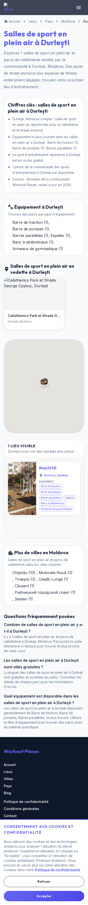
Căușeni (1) (24, 585)
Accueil (10, 765)
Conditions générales (21, 809)
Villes (8, 779)
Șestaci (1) (24, 599)
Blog (7, 793)
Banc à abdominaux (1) (33, 242)
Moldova (50, 475)
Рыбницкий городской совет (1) (45, 592)
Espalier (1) (60, 235)
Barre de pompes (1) (30, 229)
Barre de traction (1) (30, 222)
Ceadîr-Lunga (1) (53, 579)
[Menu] (78, 7)
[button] (44, 381)
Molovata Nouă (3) (56, 572)
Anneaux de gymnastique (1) (37, 248)
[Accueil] (8, 7)
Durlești (62, 475)
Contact (10, 816)
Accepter (44, 896)
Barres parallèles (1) (30, 235)
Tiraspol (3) (25, 579)
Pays (8, 786)
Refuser (44, 881)
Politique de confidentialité (26, 802)
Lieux (8, 772)
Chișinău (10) (23, 572)
